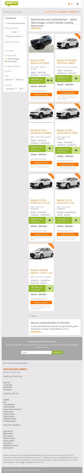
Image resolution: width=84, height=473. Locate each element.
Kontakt (6, 399)
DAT (22, 462)
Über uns (6, 382)
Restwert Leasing (9, 421)
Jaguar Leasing (8, 440)
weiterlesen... (36, 28)
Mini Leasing (8, 436)
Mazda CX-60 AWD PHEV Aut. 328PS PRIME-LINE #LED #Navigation (66, 64)
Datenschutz (8, 387)
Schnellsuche (10, 18)
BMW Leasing (8, 433)
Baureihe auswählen (14, 36)
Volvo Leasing (8, 448)
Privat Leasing (8, 411)
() (71, 4)
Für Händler (7, 385)
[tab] (15, 18)
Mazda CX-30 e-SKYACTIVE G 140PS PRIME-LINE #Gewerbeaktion (67, 134)
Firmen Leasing (9, 414)
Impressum (7, 389)
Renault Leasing (9, 438)
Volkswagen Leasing (10, 445)
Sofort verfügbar (13, 59)
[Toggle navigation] (77, 4)
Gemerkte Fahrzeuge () (16, 23)
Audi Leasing (8, 431)
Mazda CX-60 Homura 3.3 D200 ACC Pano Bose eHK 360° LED (41, 64)
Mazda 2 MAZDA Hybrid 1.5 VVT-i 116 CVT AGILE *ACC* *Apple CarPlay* (41, 274)
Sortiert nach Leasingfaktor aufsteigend (61, 12)
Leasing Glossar (9, 407)
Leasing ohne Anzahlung (12, 409)
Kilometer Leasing (10, 418)
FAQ (4, 402)
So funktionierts (9, 404)
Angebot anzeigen (41, 94)
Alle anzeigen (12, 61)
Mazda (14, 32)
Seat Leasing (8, 443)
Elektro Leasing (8, 416)
